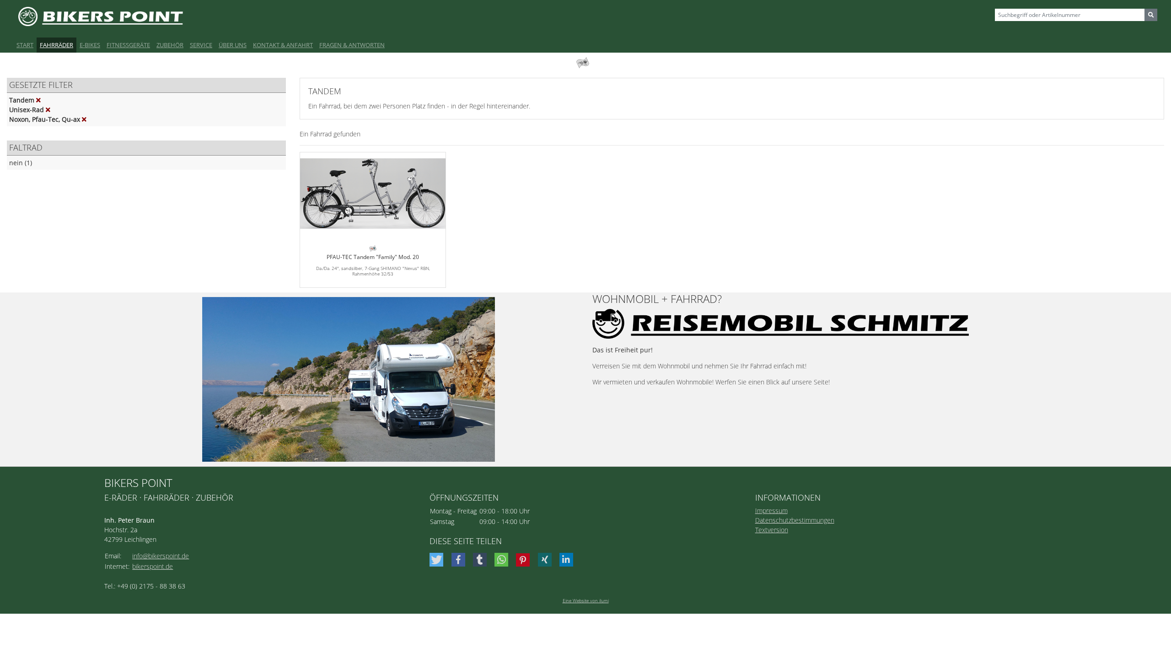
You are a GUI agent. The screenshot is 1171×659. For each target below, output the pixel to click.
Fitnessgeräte (128, 45)
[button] (438, 560)
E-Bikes (90, 45)
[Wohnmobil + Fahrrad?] (348, 379)
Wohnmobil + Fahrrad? (657, 299)
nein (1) (20, 162)
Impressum (771, 510)
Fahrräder (56, 45)
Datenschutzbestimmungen (794, 520)
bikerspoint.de (152, 566)
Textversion (771, 529)
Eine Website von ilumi (586, 600)
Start (24, 45)
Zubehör (169, 45)
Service (201, 45)
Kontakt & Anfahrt (283, 45)
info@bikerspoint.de (160, 555)
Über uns (233, 45)
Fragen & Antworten (352, 45)
